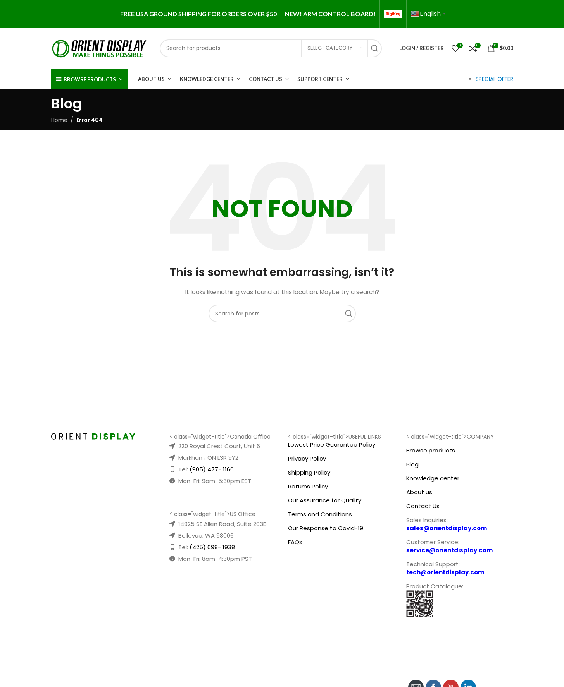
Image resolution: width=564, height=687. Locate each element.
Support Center (320, 79)
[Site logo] (99, 47)
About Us (151, 79)
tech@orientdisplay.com (445, 572)
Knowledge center (432, 478)
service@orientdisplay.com (449, 550)
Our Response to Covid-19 (325, 528)
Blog (412, 464)
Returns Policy (308, 486)
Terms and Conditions (320, 514)
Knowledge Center (207, 79)
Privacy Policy (307, 458)
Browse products (430, 450)
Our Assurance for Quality (324, 500)
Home (59, 120)
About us (419, 492)
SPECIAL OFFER (494, 79)
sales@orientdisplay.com (446, 528)
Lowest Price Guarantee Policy (331, 444)
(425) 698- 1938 (212, 547)
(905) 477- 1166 (212, 469)
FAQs (295, 542)
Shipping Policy (309, 472)
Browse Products (90, 79)
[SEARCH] (377, 48)
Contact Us (265, 79)
